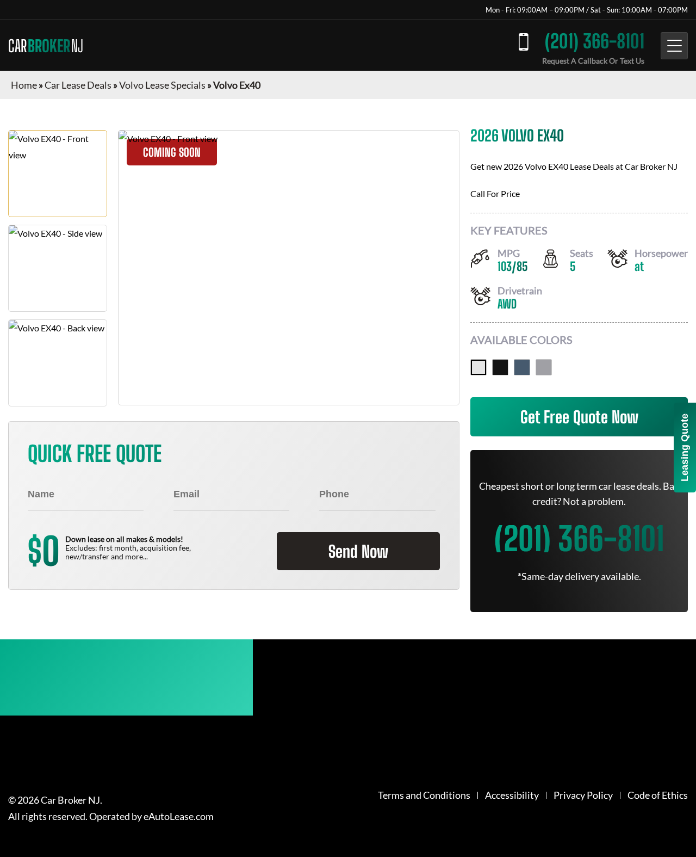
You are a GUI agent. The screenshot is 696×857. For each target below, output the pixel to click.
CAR (45, 46)
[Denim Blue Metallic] (522, 367)
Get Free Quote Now (579, 417)
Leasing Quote (684, 448)
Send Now (358, 551)
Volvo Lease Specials (162, 85)
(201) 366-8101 (594, 41)
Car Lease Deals (78, 85)
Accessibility (512, 795)
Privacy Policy (583, 795)
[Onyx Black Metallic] (500, 367)
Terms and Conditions (424, 795)
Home (24, 85)
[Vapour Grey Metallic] (543, 367)
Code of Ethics (657, 795)
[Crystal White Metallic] (478, 367)
